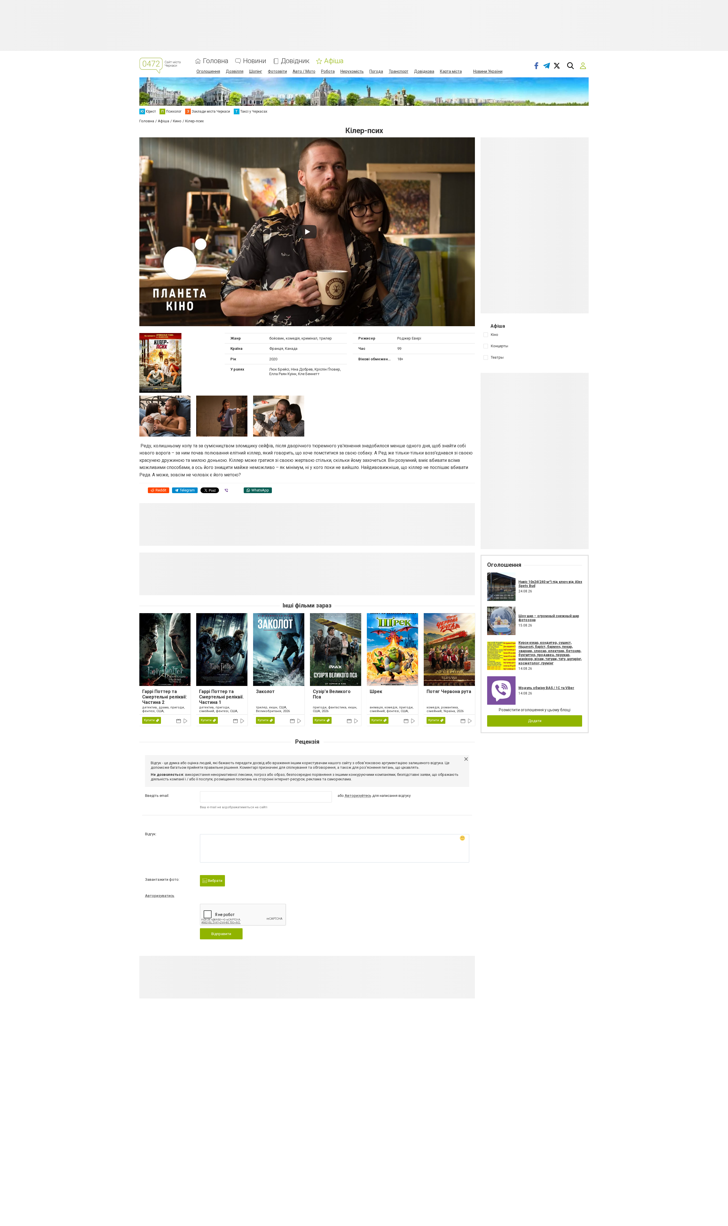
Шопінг (255, 71)
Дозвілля (234, 71)
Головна (215, 61)
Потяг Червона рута (449, 691)
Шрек (376, 691)
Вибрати (214, 880)
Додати (534, 721)
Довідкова (424, 71)
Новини (254, 61)
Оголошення (208, 71)
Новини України (487, 71)
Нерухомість (352, 71)
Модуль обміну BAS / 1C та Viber (546, 688)
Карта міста (451, 71)
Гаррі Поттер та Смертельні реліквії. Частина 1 (221, 697)
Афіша (334, 61)
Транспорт (398, 71)
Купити (149, 720)
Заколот (265, 691)
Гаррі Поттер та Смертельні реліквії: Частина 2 (164, 697)
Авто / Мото (304, 71)
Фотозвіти (277, 71)
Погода (376, 71)
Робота (328, 71)
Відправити (221, 934)
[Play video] (307, 232)
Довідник (295, 61)
